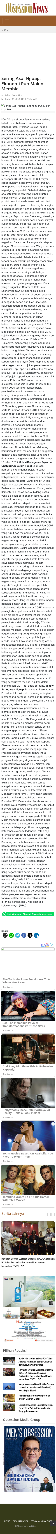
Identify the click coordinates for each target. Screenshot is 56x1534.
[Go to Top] (53, 1523)
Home (7, 1521)
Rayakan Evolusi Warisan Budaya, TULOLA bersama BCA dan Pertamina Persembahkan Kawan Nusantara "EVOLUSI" (28, 1262)
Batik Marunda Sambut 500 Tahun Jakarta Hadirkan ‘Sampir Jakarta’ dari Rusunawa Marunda (36, 1361)
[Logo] (27, 8)
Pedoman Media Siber (41, 1521)
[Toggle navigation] (6, 21)
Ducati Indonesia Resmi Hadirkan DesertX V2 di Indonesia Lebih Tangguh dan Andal (36, 1407)
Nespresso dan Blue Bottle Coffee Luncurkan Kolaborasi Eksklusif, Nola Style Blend (36, 1387)
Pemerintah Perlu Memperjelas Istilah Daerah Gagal (34, 1397)
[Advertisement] (28, 51)
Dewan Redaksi (20, 1521)
